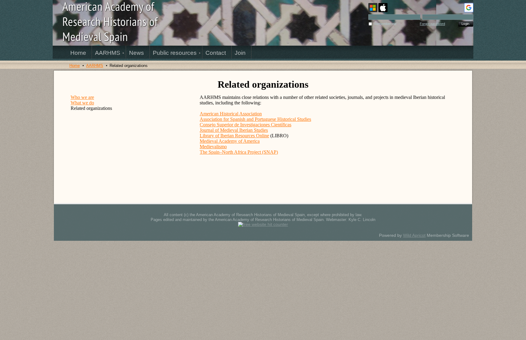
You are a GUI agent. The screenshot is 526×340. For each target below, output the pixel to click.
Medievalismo (213, 146)
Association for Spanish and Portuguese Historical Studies (255, 119)
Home (74, 65)
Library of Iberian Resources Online (234, 135)
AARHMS (94, 65)
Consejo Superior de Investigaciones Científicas (245, 124)
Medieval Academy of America (230, 141)
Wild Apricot (414, 235)
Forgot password (432, 24)
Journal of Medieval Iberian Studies (234, 130)
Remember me (385, 24)
